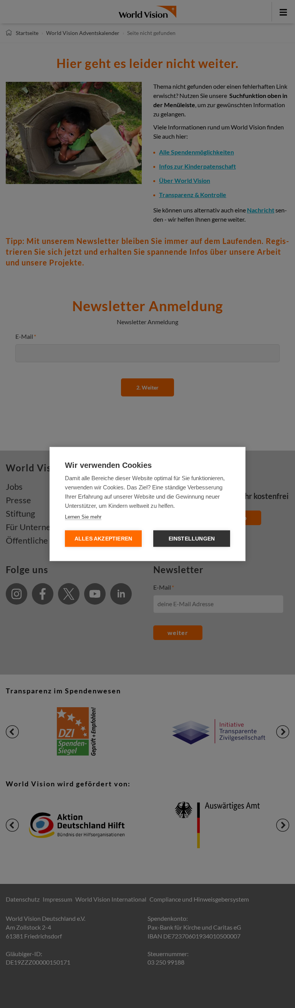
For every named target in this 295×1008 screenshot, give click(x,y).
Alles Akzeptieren (103, 539)
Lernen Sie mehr (83, 517)
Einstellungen (192, 539)
